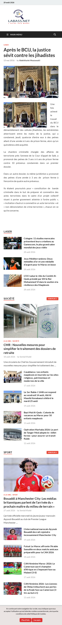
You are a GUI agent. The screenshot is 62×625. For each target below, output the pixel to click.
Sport (15, 495)
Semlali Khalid (25, 357)
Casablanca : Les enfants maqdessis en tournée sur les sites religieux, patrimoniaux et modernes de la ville (41, 376)
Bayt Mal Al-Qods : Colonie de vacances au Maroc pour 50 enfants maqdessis (39, 415)
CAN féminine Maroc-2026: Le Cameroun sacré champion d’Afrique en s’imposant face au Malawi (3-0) (40, 568)
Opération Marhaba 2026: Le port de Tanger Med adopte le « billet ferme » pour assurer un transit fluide (41, 434)
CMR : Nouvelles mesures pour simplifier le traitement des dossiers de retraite (30, 348)
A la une (7, 341)
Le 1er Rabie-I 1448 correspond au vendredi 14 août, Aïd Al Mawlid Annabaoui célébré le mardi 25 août (40, 396)
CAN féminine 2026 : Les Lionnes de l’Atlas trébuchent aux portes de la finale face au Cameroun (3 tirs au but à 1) (40, 588)
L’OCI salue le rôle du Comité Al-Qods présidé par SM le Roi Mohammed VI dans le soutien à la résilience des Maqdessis (41, 280)
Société (16, 341)
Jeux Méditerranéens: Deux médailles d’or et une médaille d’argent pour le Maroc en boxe (40, 261)
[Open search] (55, 34)
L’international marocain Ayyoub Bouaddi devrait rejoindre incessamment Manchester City (40, 532)
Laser (6, 45)
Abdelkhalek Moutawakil (29, 60)
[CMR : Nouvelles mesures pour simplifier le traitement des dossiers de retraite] (31, 305)
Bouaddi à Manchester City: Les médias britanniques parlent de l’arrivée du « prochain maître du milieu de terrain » (30, 502)
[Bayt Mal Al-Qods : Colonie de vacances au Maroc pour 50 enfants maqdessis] (13, 412)
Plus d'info (25, 620)
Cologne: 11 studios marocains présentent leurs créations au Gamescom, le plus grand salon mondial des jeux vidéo (39, 243)
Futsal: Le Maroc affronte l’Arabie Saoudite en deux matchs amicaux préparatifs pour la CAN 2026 (41, 549)
